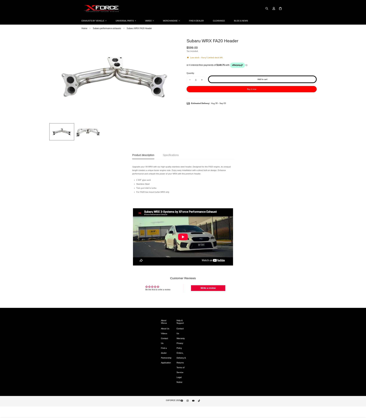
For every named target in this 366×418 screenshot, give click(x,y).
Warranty (181, 338)
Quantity (190, 73)
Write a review (208, 288)
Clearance (219, 21)
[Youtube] (193, 401)
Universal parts (125, 21)
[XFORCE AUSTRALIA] (101, 8)
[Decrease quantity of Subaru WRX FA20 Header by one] (190, 80)
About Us (165, 328)
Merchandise (170, 21)
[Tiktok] (199, 401)
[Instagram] (187, 401)
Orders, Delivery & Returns (181, 358)
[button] (280, 8)
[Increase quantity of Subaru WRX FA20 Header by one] (202, 80)
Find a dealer (196, 21)
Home (84, 28)
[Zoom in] (173, 40)
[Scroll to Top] (360, 402)
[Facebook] (182, 401)
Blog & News (241, 21)
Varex (148, 21)
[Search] (266, 8)
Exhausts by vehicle (92, 21)
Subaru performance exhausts (107, 28)
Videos (164, 333)
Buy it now (251, 89)
